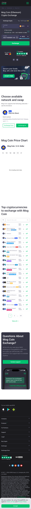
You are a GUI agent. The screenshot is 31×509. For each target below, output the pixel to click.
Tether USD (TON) (12, 264)
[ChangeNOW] (4, 3)
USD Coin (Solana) (11, 300)
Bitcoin (8, 224)
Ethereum (9, 233)
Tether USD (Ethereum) (12, 251)
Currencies (9, 8)
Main (3, 8)
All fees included (8, 30)
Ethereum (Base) (12, 238)
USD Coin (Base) (12, 304)
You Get (5, 35)
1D (3, 153)
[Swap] (28, 31)
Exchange (15, 43)
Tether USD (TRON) (12, 247)
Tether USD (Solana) (11, 260)
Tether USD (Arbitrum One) (11, 273)
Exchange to (22, 125)
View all (14, 321)
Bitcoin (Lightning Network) (11, 229)
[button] (24, 26)
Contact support (15, 362)
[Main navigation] (27, 3)
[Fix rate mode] (17, 37)
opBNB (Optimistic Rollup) (11, 291)
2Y (21, 153)
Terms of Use (11, 502)
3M (14, 153)
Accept (15, 506)
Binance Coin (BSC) (12, 287)
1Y (17, 153)
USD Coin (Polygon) (11, 309)
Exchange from (8, 125)
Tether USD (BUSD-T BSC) (12, 255)
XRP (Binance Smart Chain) (11, 282)
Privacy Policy (22, 502)
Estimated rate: (7, 32)
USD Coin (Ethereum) (11, 295)
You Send (5, 25)
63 (21, 315)
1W (6, 153)
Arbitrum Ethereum (11, 242)
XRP (8, 278)
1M (10, 153)
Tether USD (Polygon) (12, 269)
